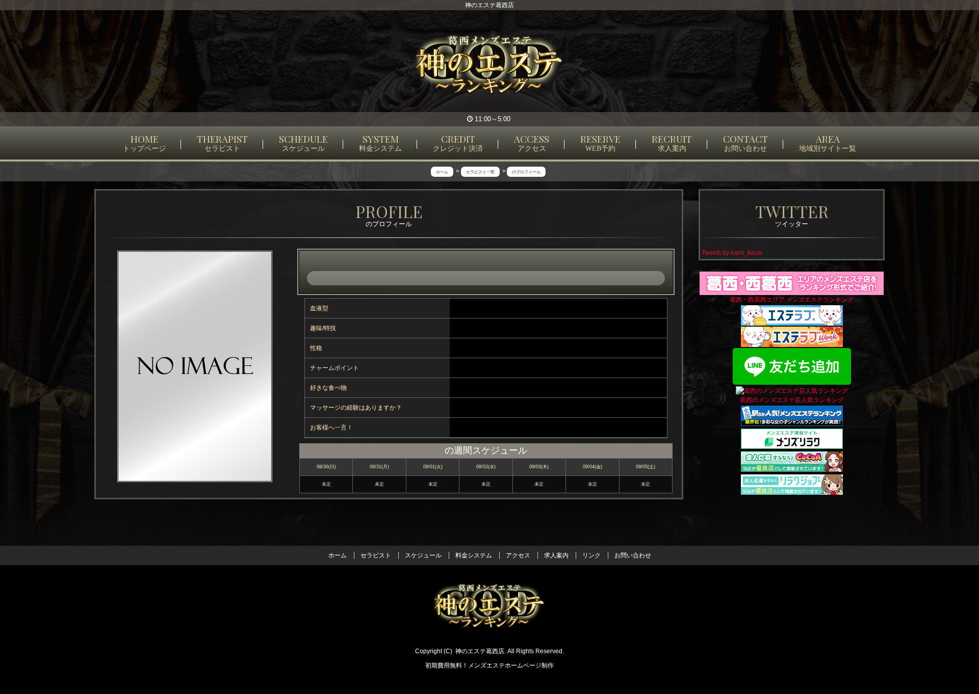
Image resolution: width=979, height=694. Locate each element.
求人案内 (556, 555)
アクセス (518, 555)
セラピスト (375, 555)
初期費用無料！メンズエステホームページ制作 (489, 665)
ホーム (337, 555)
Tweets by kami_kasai (732, 252)
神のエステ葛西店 (479, 651)
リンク (591, 555)
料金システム (473, 555)
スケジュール (423, 555)
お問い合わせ (632, 555)
